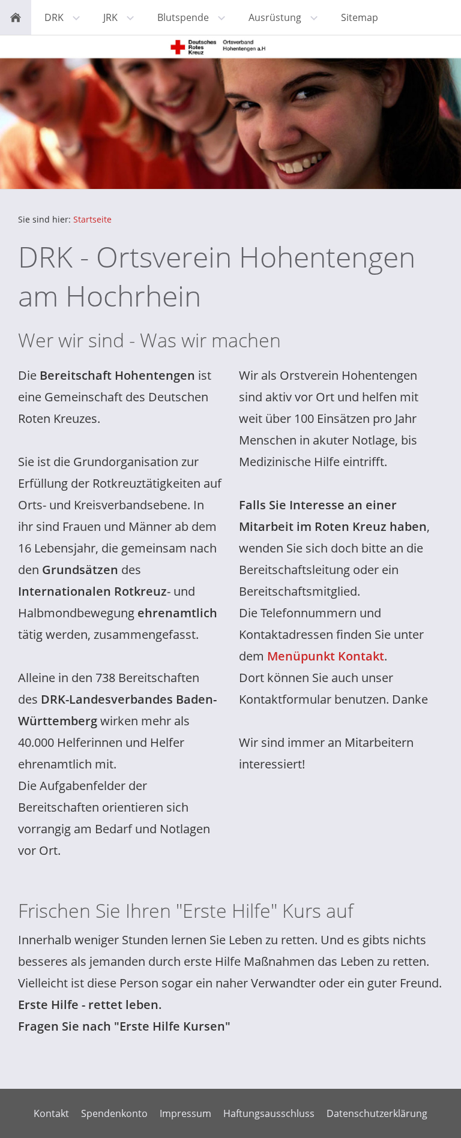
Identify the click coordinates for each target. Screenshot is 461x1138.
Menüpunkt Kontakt (325, 656)
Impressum (185, 1113)
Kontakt (51, 1113)
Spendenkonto (114, 1113)
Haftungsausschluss (269, 1113)
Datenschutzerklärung (377, 1113)
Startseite (92, 219)
